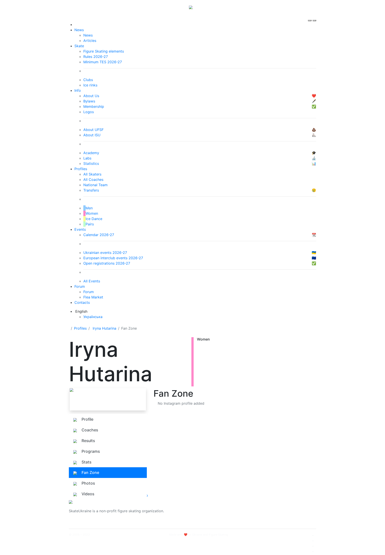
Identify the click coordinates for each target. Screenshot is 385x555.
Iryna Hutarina (104, 328)
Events (80, 229)
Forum (79, 286)
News (79, 30)
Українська (92, 316)
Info (77, 90)
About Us (267, 508)
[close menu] (314, 16)
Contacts (82, 302)
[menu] (310, 16)
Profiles (80, 169)
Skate (79, 46)
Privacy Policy (271, 513)
